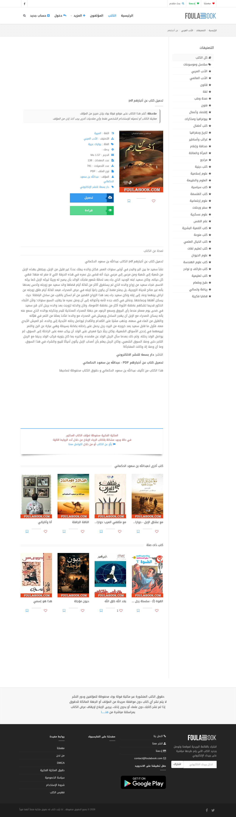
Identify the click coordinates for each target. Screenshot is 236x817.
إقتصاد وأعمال (198, 112)
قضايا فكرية (199, 296)
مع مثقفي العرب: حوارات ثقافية (110, 522)
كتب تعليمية (199, 276)
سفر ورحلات (199, 207)
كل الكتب (201, 57)
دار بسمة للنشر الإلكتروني (94, 186)
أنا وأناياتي (45, 522)
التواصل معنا (75, 444)
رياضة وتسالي (198, 289)
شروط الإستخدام (55, 785)
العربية (97, 133)
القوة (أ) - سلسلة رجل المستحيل (147, 601)
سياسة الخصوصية (55, 777)
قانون (203, 85)
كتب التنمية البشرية (194, 228)
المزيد (78, 15)
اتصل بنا (159, 736)
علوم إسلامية (198, 173)
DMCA (61, 762)
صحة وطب (200, 98)
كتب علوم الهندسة (195, 262)
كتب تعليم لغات (197, 248)
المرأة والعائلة (198, 153)
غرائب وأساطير (198, 139)
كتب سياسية (199, 187)
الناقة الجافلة (80, 522)
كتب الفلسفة (198, 194)
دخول (58, 15)
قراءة (89, 210)
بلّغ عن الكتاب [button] (104, 444)
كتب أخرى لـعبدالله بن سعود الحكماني (138, 466)
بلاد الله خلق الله (115, 601)
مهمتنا (207, 3)
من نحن (60, 755)
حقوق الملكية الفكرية (52, 770)
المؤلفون (96, 15)
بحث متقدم (175, 3)
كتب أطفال (200, 126)
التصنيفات (201, 30)
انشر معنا (158, 743)
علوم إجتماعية (198, 201)
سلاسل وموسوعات (195, 64)
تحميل (88, 197)
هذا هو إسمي (42, 601)
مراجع (203, 160)
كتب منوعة (200, 235)
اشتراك (177, 764)
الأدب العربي (187, 30)
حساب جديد (38, 15)
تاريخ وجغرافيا (198, 132)
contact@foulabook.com (148, 758)
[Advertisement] (91, 71)
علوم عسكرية (198, 214)
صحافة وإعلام (198, 146)
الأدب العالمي (198, 78)
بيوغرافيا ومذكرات (196, 119)
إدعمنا (159, 750)
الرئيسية (127, 15)
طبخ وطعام (200, 282)
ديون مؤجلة (81, 601)
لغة (205, 92)
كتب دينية (201, 167)
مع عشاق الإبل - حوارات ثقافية (147, 522)
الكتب (112, 15)
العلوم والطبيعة (197, 180)
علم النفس (200, 221)
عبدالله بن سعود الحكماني (97, 179)
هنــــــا (104, 712)
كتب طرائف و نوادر (195, 269)
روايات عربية (94, 144)
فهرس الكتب (57, 792)
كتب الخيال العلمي (195, 242)
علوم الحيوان (199, 255)
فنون (204, 105)
